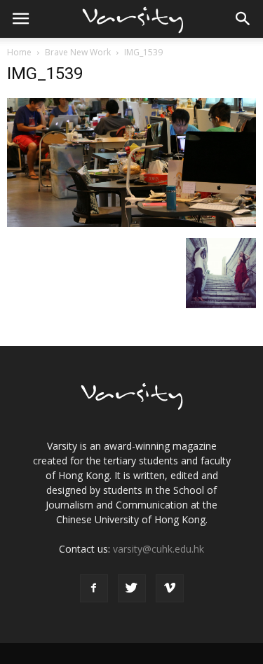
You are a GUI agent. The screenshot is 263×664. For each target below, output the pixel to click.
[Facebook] (94, 588)
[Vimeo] (170, 588)
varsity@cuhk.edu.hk (158, 548)
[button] (243, 19)
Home (19, 52)
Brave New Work (78, 52)
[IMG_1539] (131, 223)
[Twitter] (132, 588)
